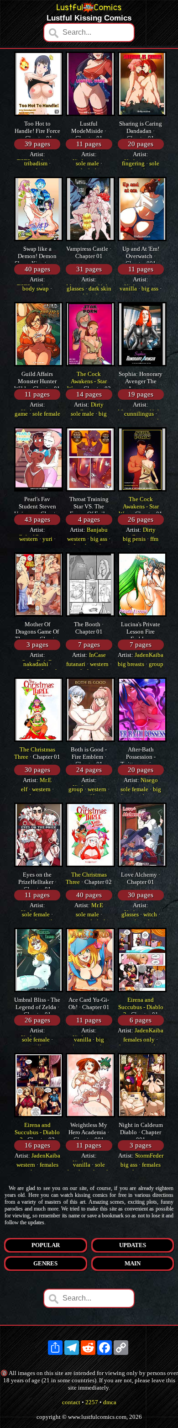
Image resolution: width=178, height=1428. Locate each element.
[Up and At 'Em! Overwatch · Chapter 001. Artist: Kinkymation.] (142, 239)
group (156, 664)
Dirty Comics (91, 408)
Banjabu (97, 529)
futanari (75, 664)
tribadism (35, 163)
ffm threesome (142, 542)
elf (24, 789)
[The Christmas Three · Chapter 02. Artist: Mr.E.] (90, 865)
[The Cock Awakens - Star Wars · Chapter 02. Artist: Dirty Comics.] (90, 364)
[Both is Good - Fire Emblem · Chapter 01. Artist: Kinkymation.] (90, 739)
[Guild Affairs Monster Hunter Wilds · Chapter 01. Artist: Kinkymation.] (38, 364)
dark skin (100, 288)
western (28, 538)
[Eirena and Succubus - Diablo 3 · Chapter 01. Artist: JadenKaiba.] (142, 990)
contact (71, 1402)
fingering (133, 163)
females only (139, 1039)
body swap (35, 288)
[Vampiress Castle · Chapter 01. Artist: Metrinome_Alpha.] (90, 239)
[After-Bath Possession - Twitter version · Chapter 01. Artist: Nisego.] (142, 739)
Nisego (149, 780)
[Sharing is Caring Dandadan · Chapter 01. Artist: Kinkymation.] (142, 114)
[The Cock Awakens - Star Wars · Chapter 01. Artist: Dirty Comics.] (142, 489)
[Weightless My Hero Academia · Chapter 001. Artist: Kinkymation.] (90, 1115)
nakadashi (35, 664)
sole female (46, 413)
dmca (109, 1402)
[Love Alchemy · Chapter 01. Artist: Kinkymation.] (142, 865)
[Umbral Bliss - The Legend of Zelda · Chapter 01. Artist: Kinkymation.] (38, 990)
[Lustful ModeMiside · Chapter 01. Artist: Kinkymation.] (90, 114)
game (21, 413)
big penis (134, 538)
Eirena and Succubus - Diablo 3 (140, 1007)
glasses (75, 288)
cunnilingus (139, 413)
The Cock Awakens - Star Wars (87, 381)
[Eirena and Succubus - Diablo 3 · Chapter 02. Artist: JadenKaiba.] (38, 1115)
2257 (91, 1402)
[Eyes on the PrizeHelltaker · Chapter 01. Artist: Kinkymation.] (38, 865)
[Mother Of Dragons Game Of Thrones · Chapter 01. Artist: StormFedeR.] (38, 614)
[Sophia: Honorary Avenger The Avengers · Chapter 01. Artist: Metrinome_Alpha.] (142, 364)
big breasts (131, 664)
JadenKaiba (149, 654)
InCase (97, 654)
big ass (149, 288)
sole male (87, 163)
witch (150, 914)
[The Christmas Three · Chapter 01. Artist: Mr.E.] (38, 739)
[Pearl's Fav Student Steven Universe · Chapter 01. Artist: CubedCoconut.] (38, 489)
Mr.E (46, 780)
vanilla (128, 288)
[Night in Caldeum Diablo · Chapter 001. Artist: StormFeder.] (142, 1115)
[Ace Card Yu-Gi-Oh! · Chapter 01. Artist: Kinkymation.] (90, 990)
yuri (47, 538)
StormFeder (149, 1155)
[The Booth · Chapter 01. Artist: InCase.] (90, 614)
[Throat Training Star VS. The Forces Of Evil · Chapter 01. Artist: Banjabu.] (90, 489)
